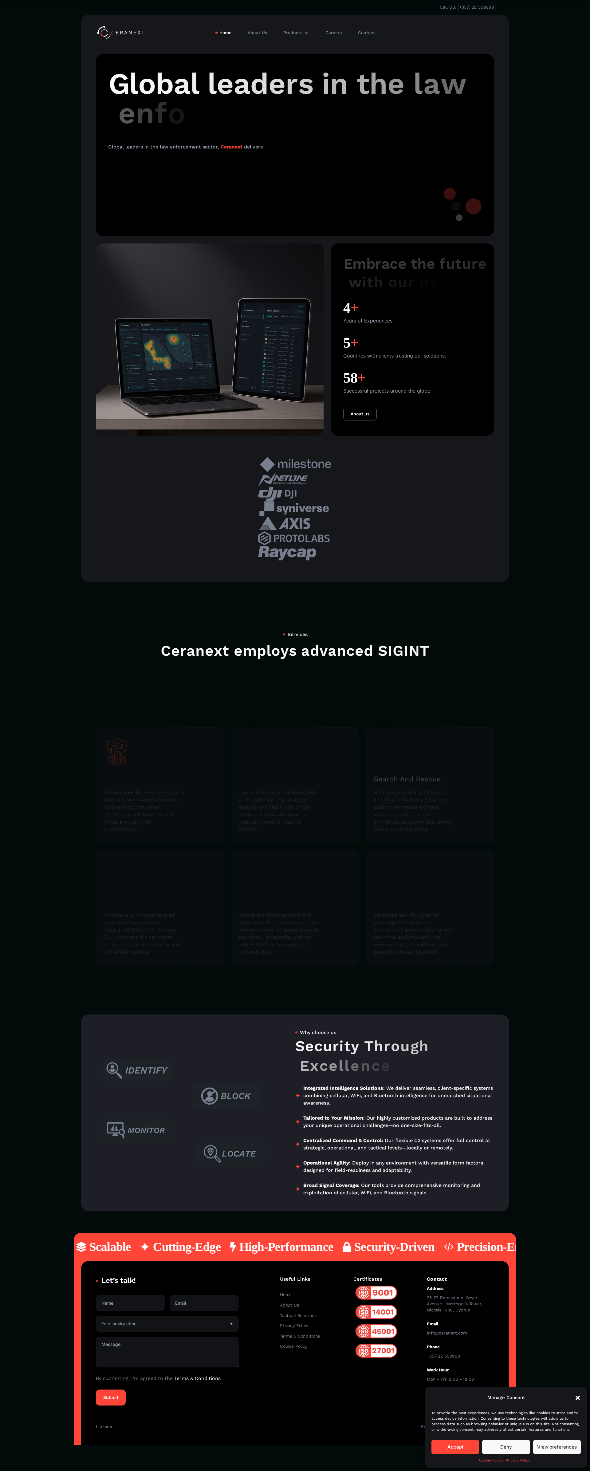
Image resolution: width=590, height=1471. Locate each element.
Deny (506, 1447)
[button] (578, 1398)
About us (360, 413)
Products (292, 32)
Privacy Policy (518, 1460)
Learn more (131, 214)
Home (225, 32)
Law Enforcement (269, 778)
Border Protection (133, 901)
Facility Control (399, 901)
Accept (455, 1447)
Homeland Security (136, 778)
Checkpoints (259, 901)
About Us (257, 32)
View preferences (557, 1447)
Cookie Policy (491, 1460)
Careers (333, 32)
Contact (366, 32)
